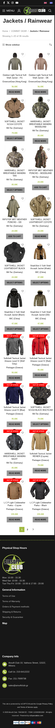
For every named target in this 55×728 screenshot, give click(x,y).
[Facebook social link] (4, 2)
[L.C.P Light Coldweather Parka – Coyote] (14, 488)
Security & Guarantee (12, 617)
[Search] (50, 11)
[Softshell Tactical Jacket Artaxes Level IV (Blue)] (14, 393)
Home (5, 31)
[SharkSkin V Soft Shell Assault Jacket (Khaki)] (40, 252)
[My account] (19, 11)
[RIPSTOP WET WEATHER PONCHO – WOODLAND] (40, 156)
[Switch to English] (45, 3)
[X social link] (8, 2)
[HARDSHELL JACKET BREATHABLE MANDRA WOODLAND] (40, 107)
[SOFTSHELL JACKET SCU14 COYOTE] (14, 107)
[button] (40, 187)
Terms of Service (26, 707)
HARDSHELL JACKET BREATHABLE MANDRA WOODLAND (40, 124)
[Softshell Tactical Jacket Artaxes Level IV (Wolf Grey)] (14, 344)
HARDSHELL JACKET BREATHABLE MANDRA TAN (14, 173)
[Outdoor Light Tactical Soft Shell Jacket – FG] (14, 61)
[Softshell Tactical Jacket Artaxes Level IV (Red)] (40, 344)
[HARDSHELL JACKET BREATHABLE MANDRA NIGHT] (14, 439)
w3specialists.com (36, 715)
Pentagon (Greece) (14, 368)
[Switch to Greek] (50, 3)
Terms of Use (8, 596)
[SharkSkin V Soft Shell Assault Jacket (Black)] (14, 298)
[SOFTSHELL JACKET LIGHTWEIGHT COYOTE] (40, 205)
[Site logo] (34, 10)
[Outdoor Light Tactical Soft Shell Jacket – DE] (40, 61)
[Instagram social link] (12, 2)
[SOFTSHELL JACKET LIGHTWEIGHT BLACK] (14, 252)
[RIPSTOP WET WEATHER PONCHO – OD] (14, 205)
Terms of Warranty (11, 601)
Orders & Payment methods (15, 606)
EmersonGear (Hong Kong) (14, 82)
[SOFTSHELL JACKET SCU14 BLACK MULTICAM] (40, 393)
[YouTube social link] (17, 2)
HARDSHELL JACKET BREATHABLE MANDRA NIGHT (14, 456)
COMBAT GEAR (19, 31)
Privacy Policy (47, 704)
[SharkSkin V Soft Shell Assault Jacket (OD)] (40, 298)
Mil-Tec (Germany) (14, 128)
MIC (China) (40, 272)
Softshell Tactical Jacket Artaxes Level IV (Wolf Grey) (15, 361)
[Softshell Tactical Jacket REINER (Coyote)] (40, 439)
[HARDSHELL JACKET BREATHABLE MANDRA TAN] (14, 156)
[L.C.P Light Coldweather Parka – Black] (40, 488)
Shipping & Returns (11, 612)
